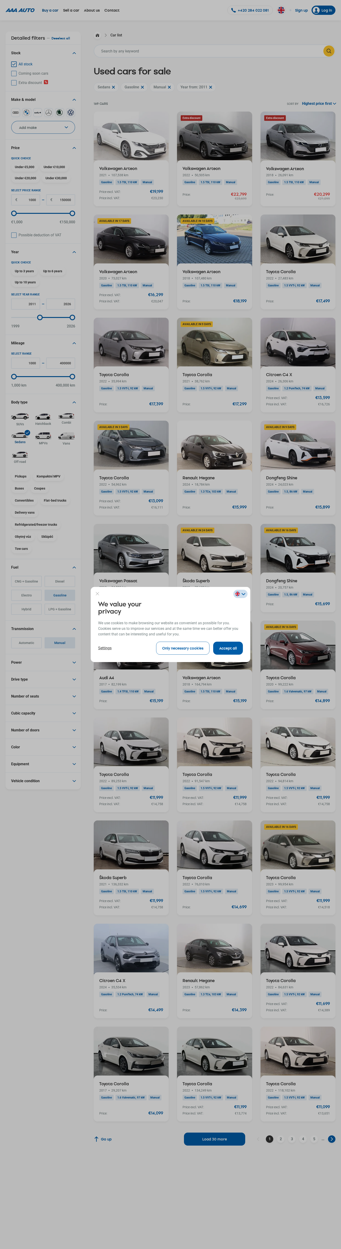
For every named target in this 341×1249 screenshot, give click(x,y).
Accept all (228, 648)
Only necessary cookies (182, 648)
